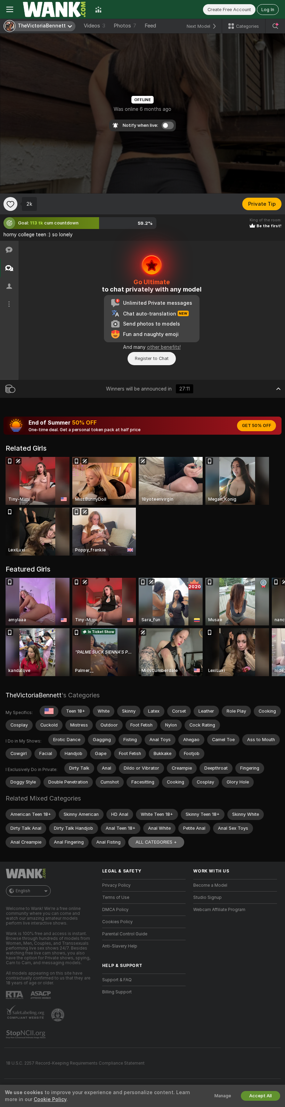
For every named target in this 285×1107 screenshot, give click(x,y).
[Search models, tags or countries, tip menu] (275, 26)
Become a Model (210, 885)
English (23, 890)
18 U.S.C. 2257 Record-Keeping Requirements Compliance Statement (75, 1063)
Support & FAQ (117, 979)
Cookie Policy (50, 1099)
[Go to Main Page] (54, 9)
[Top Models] (98, 9)
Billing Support (117, 992)
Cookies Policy (117, 921)
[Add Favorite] (10, 204)
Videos (94, 26)
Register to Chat (152, 358)
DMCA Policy (115, 909)
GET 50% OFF (256, 425)
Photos (125, 26)
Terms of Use (115, 897)
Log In (267, 9)
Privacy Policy (116, 885)
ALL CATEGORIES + (156, 842)
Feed (150, 26)
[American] (49, 711)
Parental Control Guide (124, 934)
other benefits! (164, 347)
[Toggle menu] (9, 9)
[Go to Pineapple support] (58, 1015)
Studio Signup (207, 897)
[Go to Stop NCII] (26, 1034)
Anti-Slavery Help (119, 946)
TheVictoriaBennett (34, 695)
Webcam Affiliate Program (219, 909)
